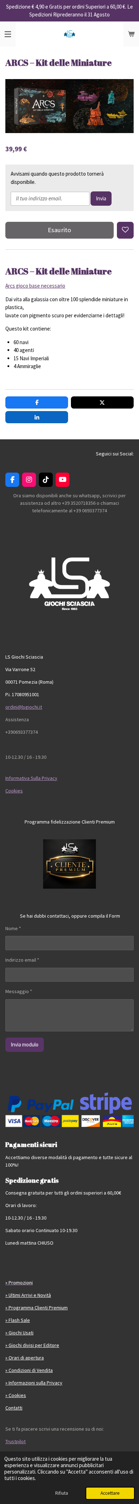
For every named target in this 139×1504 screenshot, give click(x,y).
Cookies (14, 790)
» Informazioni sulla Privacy (33, 1383)
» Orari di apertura (24, 1357)
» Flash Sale (17, 1320)
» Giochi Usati (19, 1332)
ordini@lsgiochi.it (23, 707)
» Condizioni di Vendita (29, 1370)
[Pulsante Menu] (8, 34)
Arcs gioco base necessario (35, 285)
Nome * (13, 928)
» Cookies (15, 1395)
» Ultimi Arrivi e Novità (28, 1295)
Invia (101, 198)
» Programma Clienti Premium (36, 1307)
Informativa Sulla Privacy (31, 778)
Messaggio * (18, 991)
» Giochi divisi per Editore (32, 1345)
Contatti (13, 1408)
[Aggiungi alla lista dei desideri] (125, 230)
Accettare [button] (110, 1493)
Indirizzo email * (22, 960)
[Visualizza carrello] (131, 34)
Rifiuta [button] (61, 1493)
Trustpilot (15, 1441)
